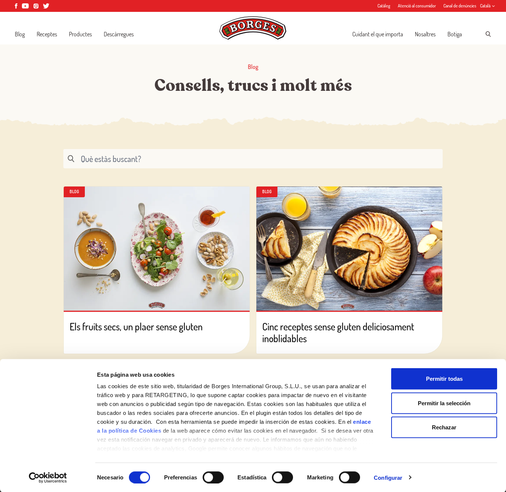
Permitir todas (444, 379)
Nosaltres (425, 34)
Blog (20, 34)
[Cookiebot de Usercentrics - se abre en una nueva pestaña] (48, 477)
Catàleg (383, 6)
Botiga (454, 34)
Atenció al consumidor (417, 6)
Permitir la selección (444, 403)
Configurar (388, 477)
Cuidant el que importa (377, 34)
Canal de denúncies (459, 6)
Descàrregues (119, 34)
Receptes (47, 34)
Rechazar (444, 427)
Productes (80, 34)
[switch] (213, 477)
